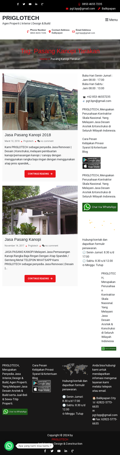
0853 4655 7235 (92, 4)
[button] (9, 446)
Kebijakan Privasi (93, 143)
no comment (46, 141)
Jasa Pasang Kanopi (23, 239)
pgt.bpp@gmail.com (82, 8)
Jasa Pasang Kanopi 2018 (28, 135)
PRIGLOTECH (20, 18)
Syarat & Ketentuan (94, 147)
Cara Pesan (89, 139)
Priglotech (28, 141)
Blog (85, 151)
